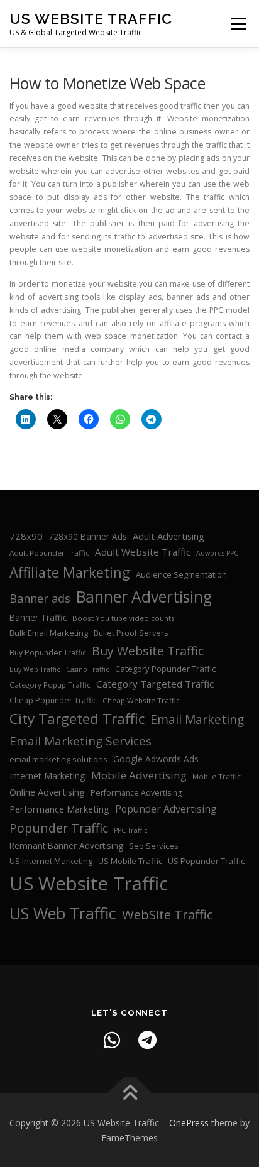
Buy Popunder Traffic (47, 652)
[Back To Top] (129, 1093)
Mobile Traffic (216, 776)
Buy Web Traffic (34, 669)
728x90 (26, 536)
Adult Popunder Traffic (49, 552)
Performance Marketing (59, 809)
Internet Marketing (47, 776)
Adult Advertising (168, 536)
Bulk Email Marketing (48, 632)
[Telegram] (147, 1040)
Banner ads (39, 598)
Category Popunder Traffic (165, 668)
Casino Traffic (87, 669)
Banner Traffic (38, 617)
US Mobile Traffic (130, 861)
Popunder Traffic (58, 827)
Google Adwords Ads (156, 759)
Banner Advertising (144, 596)
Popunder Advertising (166, 809)
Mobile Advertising (139, 775)
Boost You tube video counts (123, 618)
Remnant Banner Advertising (66, 846)
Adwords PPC (217, 553)
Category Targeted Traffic (155, 683)
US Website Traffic (90, 18)
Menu (238, 23)
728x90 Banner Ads (87, 536)
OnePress (189, 1123)
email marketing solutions (58, 759)
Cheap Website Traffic (141, 700)
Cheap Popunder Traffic (53, 700)
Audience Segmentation (181, 574)
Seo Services (154, 846)
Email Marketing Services (80, 741)
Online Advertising (47, 792)
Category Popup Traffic (50, 684)
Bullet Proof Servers (131, 633)
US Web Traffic (62, 913)
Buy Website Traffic (148, 650)
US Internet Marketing (50, 861)
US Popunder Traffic (206, 861)
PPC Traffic (131, 830)
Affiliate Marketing (69, 572)
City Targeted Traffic (77, 718)
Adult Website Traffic (142, 551)
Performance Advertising (136, 792)
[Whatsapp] (111, 1040)
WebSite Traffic (167, 914)
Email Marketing (197, 719)
